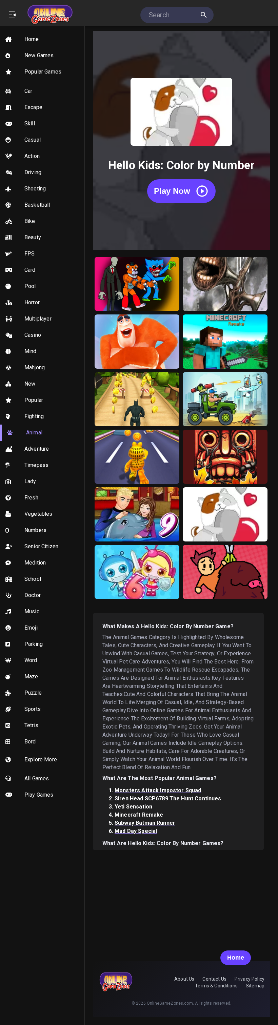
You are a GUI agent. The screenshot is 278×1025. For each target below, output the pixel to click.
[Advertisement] (181, 897)
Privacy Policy (249, 979)
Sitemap (255, 985)
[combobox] (173, 14)
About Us (184, 979)
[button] (42, 39)
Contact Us (214, 979)
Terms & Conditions (216, 985)
